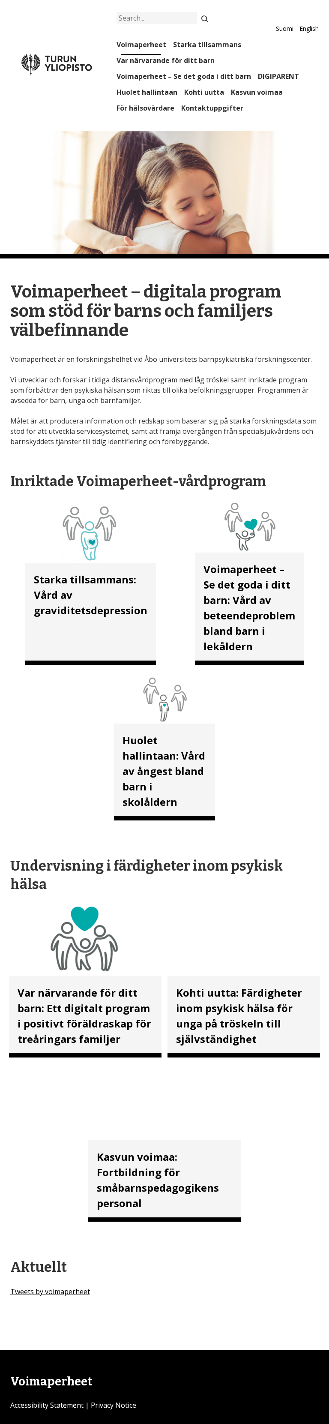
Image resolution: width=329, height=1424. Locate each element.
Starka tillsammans (207, 44)
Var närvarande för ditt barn (166, 60)
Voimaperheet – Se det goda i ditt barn (184, 76)
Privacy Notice (113, 1405)
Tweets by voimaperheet (50, 1291)
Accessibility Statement (47, 1405)
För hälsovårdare (145, 108)
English (309, 28)
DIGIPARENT (278, 76)
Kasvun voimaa (257, 92)
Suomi (284, 28)
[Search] (204, 18)
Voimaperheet (141, 44)
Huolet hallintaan (147, 92)
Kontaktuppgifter (212, 108)
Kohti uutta (204, 92)
